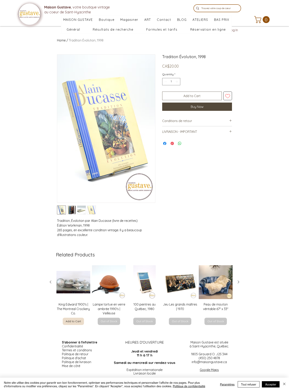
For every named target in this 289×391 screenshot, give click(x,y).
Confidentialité (72, 346)
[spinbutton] (171, 81)
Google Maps (209, 370)
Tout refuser (248, 384)
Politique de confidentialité (189, 386)
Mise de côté (71, 366)
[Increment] (177, 81)
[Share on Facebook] (164, 143)
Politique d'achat (74, 358)
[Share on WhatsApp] (179, 143)
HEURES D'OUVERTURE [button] (144, 342)
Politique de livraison (76, 362)
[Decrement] (165, 81)
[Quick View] (73, 282)
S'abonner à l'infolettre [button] (79, 342)
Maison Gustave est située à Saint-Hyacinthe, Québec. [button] (209, 344)
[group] (144, 295)
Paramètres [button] (227, 384)
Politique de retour (75, 354)
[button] (129, 20)
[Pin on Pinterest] (172, 143)
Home (61, 40)
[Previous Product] (50, 282)
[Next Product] (238, 282)
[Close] (284, 384)
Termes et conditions (77, 350)
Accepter (270, 384)
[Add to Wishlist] (227, 96)
